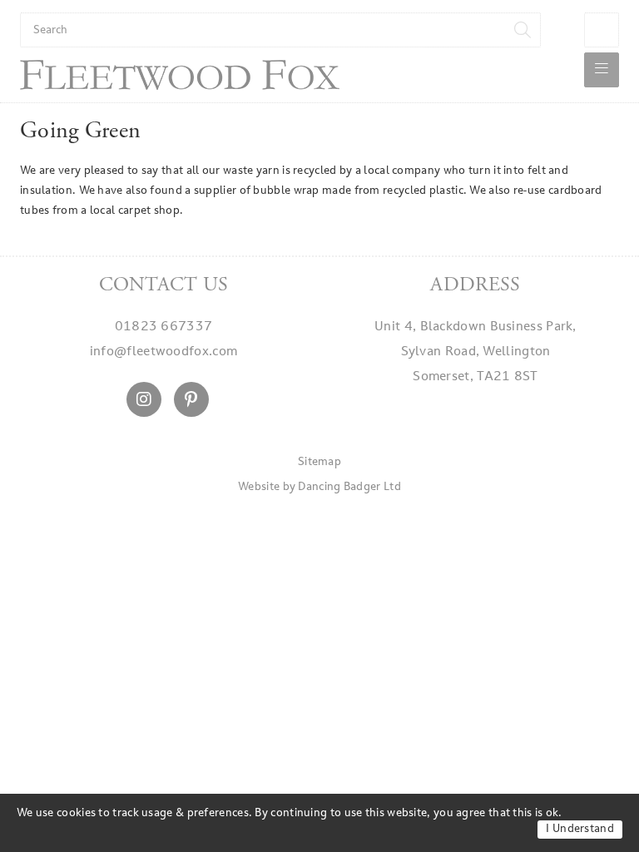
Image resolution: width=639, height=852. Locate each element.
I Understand (580, 829)
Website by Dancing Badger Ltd (319, 487)
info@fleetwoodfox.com (163, 352)
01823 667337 (164, 327)
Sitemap (319, 462)
